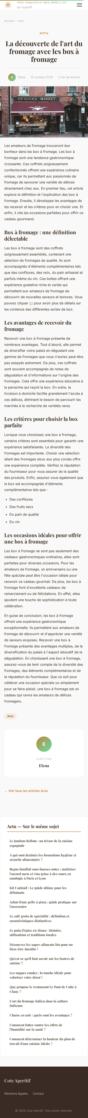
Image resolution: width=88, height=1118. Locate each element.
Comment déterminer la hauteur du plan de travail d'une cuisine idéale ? (42, 1041)
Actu (21, 21)
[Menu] (79, 4)
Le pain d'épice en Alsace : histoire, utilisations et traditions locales (36, 932)
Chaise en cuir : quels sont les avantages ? (41, 1015)
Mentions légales (16, 1093)
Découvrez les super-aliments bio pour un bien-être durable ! (41, 946)
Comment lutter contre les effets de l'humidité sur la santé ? (36, 1027)
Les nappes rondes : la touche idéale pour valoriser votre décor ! (40, 975)
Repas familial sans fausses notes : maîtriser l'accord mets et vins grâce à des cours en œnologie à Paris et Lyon (43, 873)
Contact (38, 1093)
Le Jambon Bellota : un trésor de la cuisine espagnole (41, 843)
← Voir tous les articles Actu (26, 791)
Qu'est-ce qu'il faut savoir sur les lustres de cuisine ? (42, 960)
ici (31, 303)
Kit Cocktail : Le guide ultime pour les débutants (38, 890)
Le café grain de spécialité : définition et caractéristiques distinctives (39, 918)
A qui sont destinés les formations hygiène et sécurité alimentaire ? (43, 857)
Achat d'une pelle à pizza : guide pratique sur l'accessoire (43, 904)
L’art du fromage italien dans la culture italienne (39, 1003)
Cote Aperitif (17, 1080)
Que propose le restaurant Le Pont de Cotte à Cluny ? (43, 989)
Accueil (9, 21)
